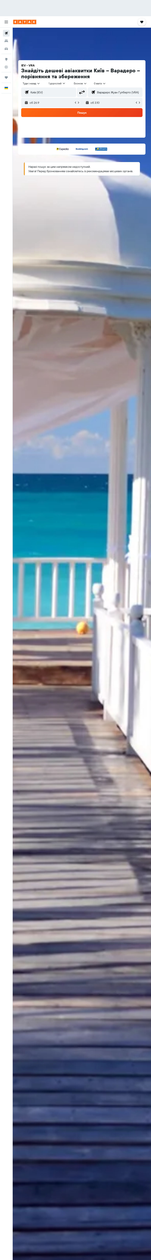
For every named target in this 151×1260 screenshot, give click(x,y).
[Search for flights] (6, 33)
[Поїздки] (6, 77)
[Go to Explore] (6, 59)
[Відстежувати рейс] (6, 67)
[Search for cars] (6, 48)
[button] (6, 22)
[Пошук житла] (6, 41)
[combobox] (80, 83)
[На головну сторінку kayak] (24, 22)
